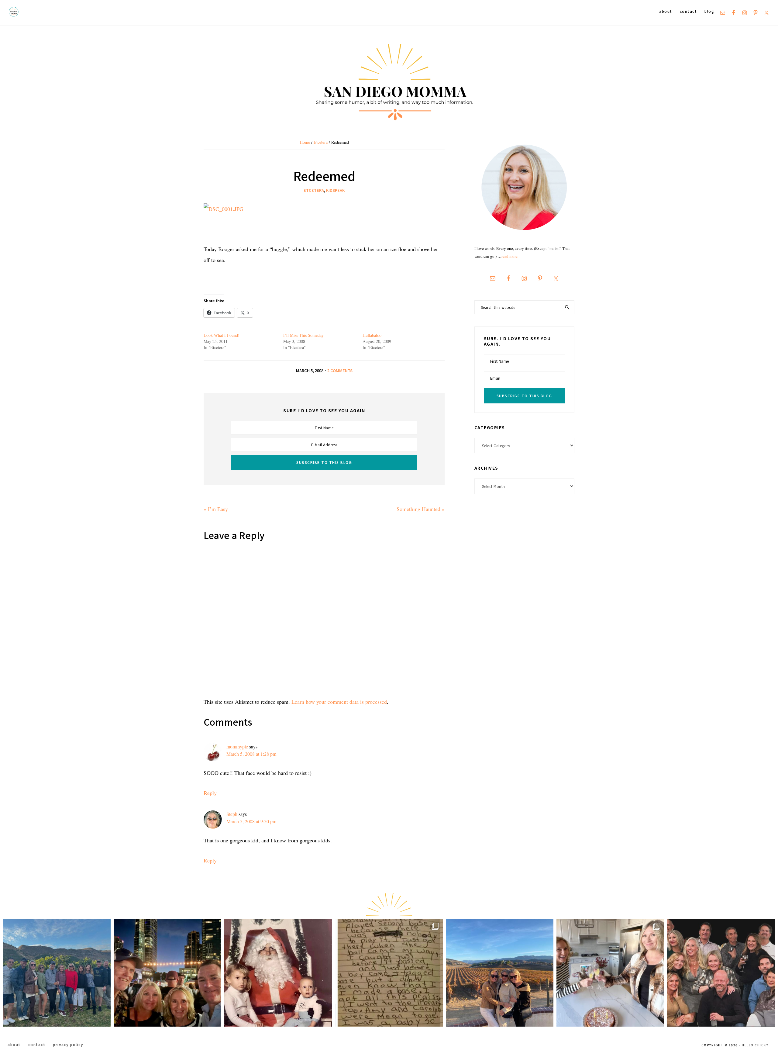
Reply (210, 792)
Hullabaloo (372, 335)
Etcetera (314, 190)
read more (509, 256)
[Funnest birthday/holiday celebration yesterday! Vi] (610, 973)
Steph (231, 814)
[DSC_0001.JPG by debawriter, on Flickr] (223, 208)
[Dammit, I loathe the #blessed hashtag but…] (57, 973)
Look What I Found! (221, 335)
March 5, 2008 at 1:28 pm (251, 754)
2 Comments (340, 370)
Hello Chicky (755, 1045)
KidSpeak (335, 190)
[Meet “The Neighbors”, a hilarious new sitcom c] (721, 973)
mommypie (237, 746)
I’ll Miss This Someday (303, 335)
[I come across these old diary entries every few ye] (388, 973)
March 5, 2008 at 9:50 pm (251, 821)
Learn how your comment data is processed (339, 701)
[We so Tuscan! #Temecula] (499, 973)
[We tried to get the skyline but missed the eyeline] (167, 973)
